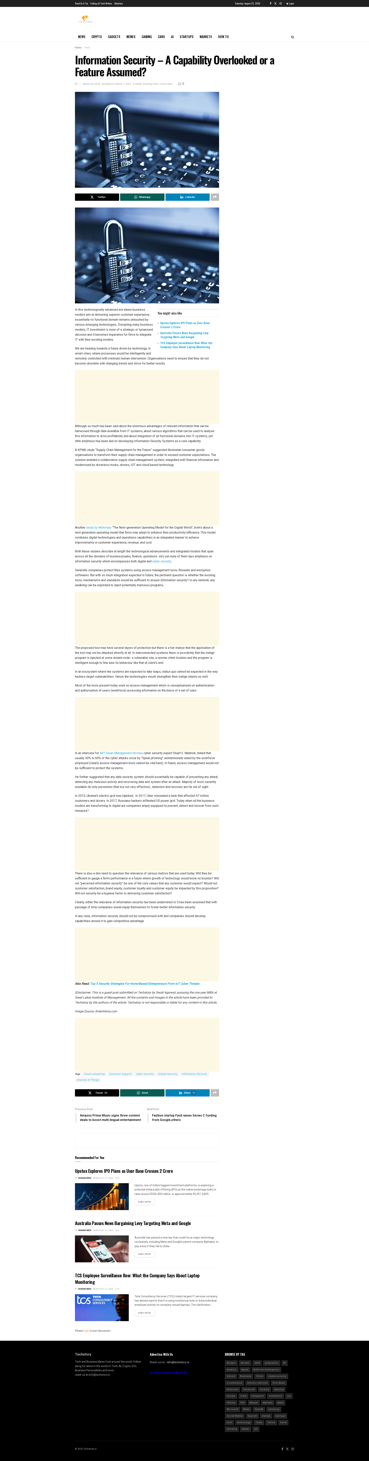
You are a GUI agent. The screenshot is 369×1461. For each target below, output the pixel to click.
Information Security (194, 1074)
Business (245, 1376)
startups (280, 1416)
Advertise (118, 3)
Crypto (96, 36)
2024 (257, 1363)
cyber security (161, 561)
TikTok (271, 1422)
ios (289, 1396)
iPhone (231, 1402)
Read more (144, 1202)
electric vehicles (257, 1383)
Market (254, 1402)
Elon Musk (279, 1383)
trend (283, 1422)
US (256, 1429)
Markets (206, 36)
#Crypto (231, 1363)
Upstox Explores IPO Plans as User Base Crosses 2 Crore (185, 325)
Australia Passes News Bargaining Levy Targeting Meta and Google (184, 335)
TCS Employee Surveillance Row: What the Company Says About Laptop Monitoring (186, 345)
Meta (280, 1402)
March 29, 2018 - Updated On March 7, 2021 (107, 84)
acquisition (271, 1363)
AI (172, 36)
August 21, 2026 (104, 1178)
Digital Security (167, 1074)
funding (264, 1389)
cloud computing (94, 1074)
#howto (245, 1363)
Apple (245, 1369)
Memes (130, 36)
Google (231, 1396)
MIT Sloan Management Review (121, 753)
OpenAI (259, 1409)
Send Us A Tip (81, 3)
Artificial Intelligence (266, 1369)
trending (232, 1429)
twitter (245, 1429)
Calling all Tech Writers (101, 3)
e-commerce (234, 1383)
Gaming (147, 36)
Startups (187, 36)
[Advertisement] (147, 397)
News (81, 36)
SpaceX (252, 1416)
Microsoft (232, 1409)
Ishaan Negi (84, 1178)
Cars (161, 36)
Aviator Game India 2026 (168, 1373)
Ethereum (232, 1389)
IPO (242, 1402)
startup (266, 1416)
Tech (87, 47)
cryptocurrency (277, 1376)
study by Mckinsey (98, 527)
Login (291, 3)
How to (223, 36)
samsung (273, 1409)
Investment (275, 1396)
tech (229, 1422)
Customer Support (120, 1074)
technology (244, 1422)
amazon (232, 1369)
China (259, 1376)
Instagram (258, 1396)
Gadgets (114, 36)
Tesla (259, 1422)
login (86, 1331)
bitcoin (231, 1376)
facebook (249, 1389)
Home (78, 47)
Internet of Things (88, 1080)
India (243, 1396)
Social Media (235, 1416)
